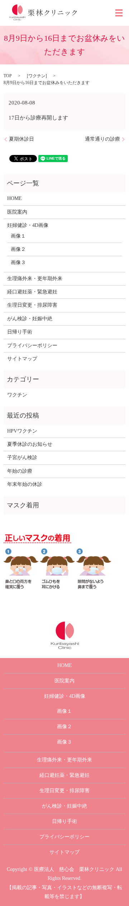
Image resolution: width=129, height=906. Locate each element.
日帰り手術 (19, 332)
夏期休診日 (21, 139)
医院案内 (17, 212)
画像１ (18, 236)
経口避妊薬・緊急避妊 (32, 291)
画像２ (18, 249)
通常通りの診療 (102, 139)
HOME (14, 198)
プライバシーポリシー (32, 345)
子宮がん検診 (22, 457)
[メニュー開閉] (119, 12)
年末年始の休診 (24, 484)
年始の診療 (19, 471)
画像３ (18, 262)
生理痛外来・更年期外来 (34, 278)
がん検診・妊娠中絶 (29, 318)
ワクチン (37, 75)
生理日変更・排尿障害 (32, 305)
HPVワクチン (22, 431)
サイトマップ (22, 358)
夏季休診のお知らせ (29, 444)
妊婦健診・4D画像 (27, 225)
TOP (8, 75)
